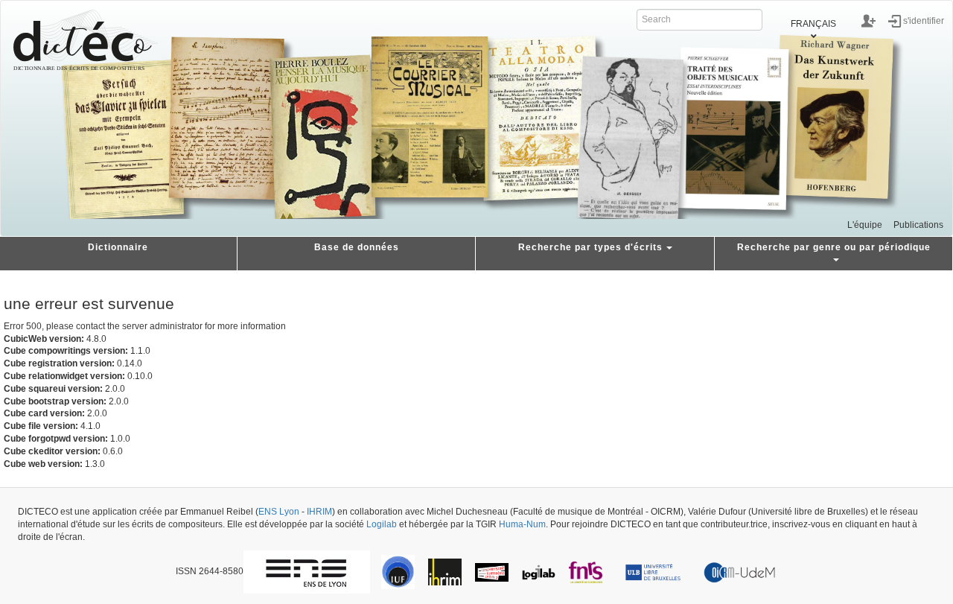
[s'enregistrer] (868, 21)
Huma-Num (522, 524)
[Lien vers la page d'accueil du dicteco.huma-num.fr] (85, 40)
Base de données (356, 247)
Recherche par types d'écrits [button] (590, 247)
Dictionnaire (118, 247)
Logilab (381, 524)
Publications (918, 225)
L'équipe (864, 225)
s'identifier (923, 20)
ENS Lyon (278, 511)
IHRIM (319, 511)
